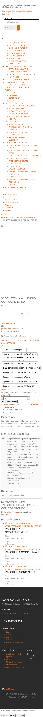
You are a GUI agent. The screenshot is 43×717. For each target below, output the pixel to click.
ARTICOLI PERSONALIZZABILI (17, 187)
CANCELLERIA (14, 64)
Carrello (9, 637)
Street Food (9, 197)
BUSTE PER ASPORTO (18, 61)
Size (3, 346)
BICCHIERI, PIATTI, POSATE (16, 43)
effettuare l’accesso (12, 512)
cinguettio (30, 404)
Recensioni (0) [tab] (10, 412)
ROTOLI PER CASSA (17, 108)
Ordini (8, 635)
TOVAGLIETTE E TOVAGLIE (20, 72)
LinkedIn (4, 404)
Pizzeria (8, 205)
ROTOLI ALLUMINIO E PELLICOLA (22, 106)
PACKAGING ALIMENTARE (15, 82)
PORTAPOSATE (15, 164)
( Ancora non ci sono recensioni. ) (14, 329)
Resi (8, 659)
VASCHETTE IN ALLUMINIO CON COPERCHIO (23, 526)
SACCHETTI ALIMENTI (17, 111)
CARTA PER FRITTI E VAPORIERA (22, 74)
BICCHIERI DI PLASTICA (18, 48)
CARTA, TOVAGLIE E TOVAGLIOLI (18, 66)
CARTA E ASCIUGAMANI (18, 69)
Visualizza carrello (8, 715)
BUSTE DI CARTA (15, 58)
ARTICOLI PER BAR (16, 124)
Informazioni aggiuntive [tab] (14, 410)
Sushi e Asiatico (11, 194)
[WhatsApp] (27, 654)
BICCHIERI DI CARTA (17, 45)
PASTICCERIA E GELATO (18, 161)
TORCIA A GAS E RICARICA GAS (21, 132)
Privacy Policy (11, 665)
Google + (11, 404)
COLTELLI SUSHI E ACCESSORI (17, 80)
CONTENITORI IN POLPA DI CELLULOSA (25, 156)
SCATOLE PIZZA (15, 177)
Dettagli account (12, 640)
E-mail (18, 404)
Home (7, 192)
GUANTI (12, 101)
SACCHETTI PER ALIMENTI (19, 87)
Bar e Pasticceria (11, 202)
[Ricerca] (18, 28)
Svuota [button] (4, 390)
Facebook (38, 404)
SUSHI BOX (13, 140)
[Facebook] (31, 656)
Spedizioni (10, 657)
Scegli (7, 541)
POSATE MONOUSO (17, 53)
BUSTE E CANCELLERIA (14, 56)
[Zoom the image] (21, 689)
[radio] (14, 350)
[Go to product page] (23, 523)
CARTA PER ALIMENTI (17, 85)
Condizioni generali (13, 654)
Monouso (8, 210)
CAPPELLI (13, 95)
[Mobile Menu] (3, 32)
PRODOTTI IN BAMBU (17, 137)
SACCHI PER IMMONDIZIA (19, 114)
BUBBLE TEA (14, 135)
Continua (20, 715)
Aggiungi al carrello (9, 401)
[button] (7, 18)
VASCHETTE (14, 185)
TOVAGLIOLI (14, 77)
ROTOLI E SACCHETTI (14, 103)
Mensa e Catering (12, 200)
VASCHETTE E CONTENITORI (16, 143)
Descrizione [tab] (9, 407)
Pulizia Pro (9, 208)
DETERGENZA (14, 98)
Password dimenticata (14, 642)
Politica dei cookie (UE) (15, 667)
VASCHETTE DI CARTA (18, 169)
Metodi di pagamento (14, 662)
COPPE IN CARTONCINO (18, 158)
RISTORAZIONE (11, 122)
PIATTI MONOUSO (16, 51)
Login (8, 632)
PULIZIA (8, 90)
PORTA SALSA (14, 166)
